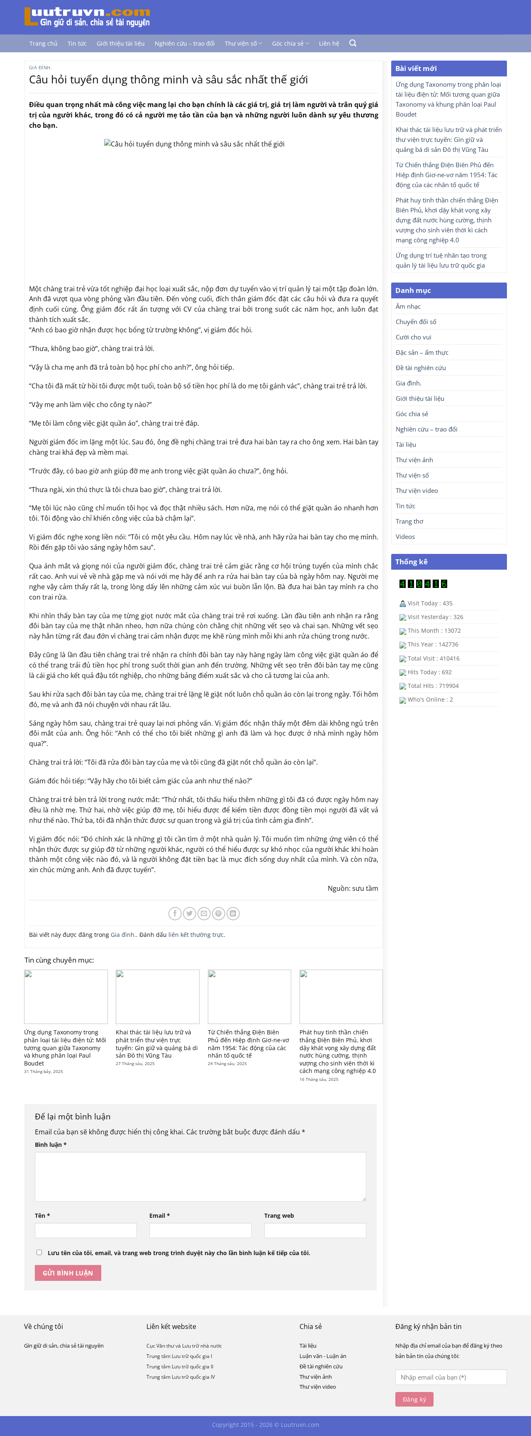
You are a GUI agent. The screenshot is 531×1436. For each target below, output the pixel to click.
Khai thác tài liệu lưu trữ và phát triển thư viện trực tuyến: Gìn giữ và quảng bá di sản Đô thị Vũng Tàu (157, 1044)
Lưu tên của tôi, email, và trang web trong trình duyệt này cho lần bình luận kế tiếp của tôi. (179, 1253)
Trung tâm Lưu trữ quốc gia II (179, 1366)
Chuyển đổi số (416, 321)
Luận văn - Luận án (323, 1356)
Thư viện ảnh (414, 460)
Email (159, 1215)
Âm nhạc (408, 306)
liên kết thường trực (196, 935)
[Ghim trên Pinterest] (218, 913)
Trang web (279, 1215)
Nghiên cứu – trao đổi (185, 43)
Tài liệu (406, 444)
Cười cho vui (413, 337)
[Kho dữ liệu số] (94, 17)
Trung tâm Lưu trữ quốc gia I (179, 1356)
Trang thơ (409, 521)
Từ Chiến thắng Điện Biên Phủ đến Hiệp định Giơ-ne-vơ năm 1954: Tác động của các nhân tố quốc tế (248, 1044)
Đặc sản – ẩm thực (422, 352)
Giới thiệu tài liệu (121, 43)
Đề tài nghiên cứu (421, 367)
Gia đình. (40, 67)
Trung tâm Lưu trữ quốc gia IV (180, 1376)
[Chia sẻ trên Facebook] (175, 913)
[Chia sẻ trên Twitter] (189, 913)
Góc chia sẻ (288, 43)
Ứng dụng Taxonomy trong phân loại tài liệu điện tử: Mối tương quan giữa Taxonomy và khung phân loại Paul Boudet (65, 1048)
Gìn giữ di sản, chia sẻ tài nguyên (64, 1345)
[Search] (352, 43)
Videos (405, 536)
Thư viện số (241, 43)
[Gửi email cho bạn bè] (204, 913)
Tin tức (77, 43)
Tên (42, 1215)
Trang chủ (43, 43)
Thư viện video (417, 490)
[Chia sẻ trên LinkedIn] (233, 913)
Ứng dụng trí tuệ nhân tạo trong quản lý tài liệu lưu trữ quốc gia (441, 260)
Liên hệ (329, 43)
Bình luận (51, 1144)
